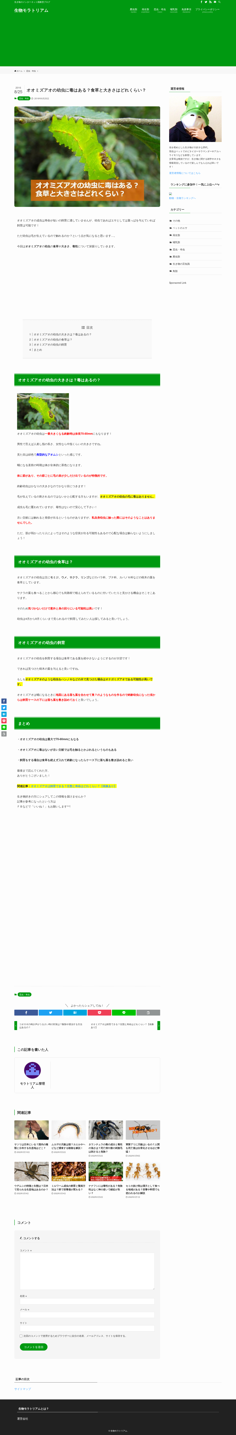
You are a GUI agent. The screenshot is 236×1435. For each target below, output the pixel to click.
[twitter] (206, 2)
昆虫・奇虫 (24, 98)
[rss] (210, 2)
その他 (176, 220)
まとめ (38, 350)
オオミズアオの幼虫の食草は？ (53, 339)
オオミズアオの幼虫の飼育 (50, 344)
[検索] (219, 2)
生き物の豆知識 (181, 263)
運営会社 (22, 1418)
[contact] (215, 2)
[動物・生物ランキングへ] (170, 194)
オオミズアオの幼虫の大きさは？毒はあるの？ (63, 334)
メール (24, 1309)
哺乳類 (176, 242)
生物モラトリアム (31, 10)
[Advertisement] (118, 42)
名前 (23, 1296)
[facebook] (201, 2)
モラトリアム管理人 (32, 1085)
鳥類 (175, 271)
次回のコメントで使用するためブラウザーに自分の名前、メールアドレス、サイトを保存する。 (75, 1335)
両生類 (176, 235)
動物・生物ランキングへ (182, 198)
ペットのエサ (180, 227)
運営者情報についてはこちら (185, 173)
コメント (26, 1250)
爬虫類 (176, 256)
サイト (23, 1322)
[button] (26, 1013)
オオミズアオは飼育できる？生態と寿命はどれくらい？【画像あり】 (74, 786)
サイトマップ (22, 1389)
